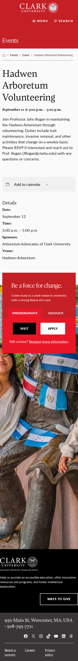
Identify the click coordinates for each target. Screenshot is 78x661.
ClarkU (3, 55)
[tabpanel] (39, 333)
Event (26, 55)
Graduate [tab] (56, 313)
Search (66, 21)
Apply (53, 329)
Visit (24, 329)
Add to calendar (27, 184)
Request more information (48, 341)
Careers (30, 650)
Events (10, 40)
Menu (42, 21)
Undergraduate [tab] (24, 313)
